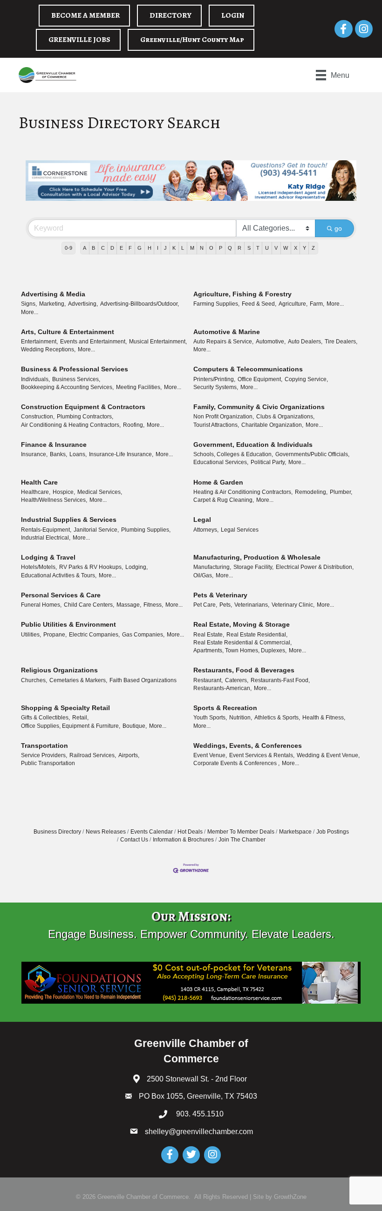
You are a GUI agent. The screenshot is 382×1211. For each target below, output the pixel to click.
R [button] (239, 248)
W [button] (285, 248)
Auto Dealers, (305, 341)
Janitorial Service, (96, 530)
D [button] (112, 248)
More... (29, 312)
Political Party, (268, 462)
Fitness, (153, 605)
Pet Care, (205, 605)
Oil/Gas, (203, 575)
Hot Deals (190, 831)
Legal (202, 519)
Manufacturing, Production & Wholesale (257, 557)
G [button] (139, 248)
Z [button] (313, 248)
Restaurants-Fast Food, (280, 680)
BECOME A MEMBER (85, 15)
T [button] (257, 248)
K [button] (174, 248)
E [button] (121, 248)
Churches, (34, 680)
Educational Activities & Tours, (58, 575)
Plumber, (341, 492)
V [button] (276, 248)
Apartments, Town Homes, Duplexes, (239, 650)
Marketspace (295, 831)
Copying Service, (306, 379)
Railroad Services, (92, 755)
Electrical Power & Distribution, (315, 567)
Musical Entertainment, (158, 341)
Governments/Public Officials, (312, 454)
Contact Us (134, 839)
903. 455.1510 (199, 1114)
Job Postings (332, 831)
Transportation (44, 745)
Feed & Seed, (259, 304)
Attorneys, (205, 530)
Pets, (225, 605)
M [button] (192, 248)
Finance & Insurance (54, 444)
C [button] (103, 248)
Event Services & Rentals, (261, 755)
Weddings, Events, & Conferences (247, 745)
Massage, (128, 605)
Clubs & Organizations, (285, 416)
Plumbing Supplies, (146, 530)
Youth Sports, (210, 717)
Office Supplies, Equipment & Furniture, (70, 726)
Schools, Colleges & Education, (233, 454)
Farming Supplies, (216, 304)
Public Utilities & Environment (68, 624)
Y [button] (304, 248)
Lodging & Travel (48, 557)
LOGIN (232, 15)
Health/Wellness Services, (54, 500)
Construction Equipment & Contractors (83, 407)
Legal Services (240, 530)
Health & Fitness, (323, 717)
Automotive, (271, 341)
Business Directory (57, 831)
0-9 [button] (68, 248)
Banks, (58, 454)
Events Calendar (151, 831)
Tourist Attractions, (216, 425)
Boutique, (135, 726)
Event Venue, (210, 755)
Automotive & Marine (226, 331)
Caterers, (236, 680)
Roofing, (133, 425)
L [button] (182, 248)
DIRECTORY (170, 15)
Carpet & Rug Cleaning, (223, 500)
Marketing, (52, 304)
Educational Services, (220, 462)
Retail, (80, 717)
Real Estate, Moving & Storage (241, 624)
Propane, (55, 634)
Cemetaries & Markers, (78, 680)
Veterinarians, (251, 605)
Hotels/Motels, (39, 567)
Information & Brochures (183, 839)
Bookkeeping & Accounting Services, (67, 387)
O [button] (211, 248)
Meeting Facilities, (139, 387)
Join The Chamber (242, 839)
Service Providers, (44, 755)
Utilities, (31, 634)
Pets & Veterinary (220, 595)
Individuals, (35, 379)
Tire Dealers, (341, 341)
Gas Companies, (143, 634)
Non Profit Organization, (223, 416)
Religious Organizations (59, 670)
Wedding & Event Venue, (328, 755)
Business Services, (76, 379)
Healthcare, (35, 492)
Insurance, (34, 454)
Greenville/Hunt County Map (192, 39)
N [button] (202, 248)
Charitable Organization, (272, 425)
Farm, (317, 304)
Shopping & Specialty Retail (65, 708)
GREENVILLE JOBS (79, 39)
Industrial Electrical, (45, 537)
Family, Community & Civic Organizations (259, 407)
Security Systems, (215, 387)
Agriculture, (293, 304)
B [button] (93, 248)
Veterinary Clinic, (293, 605)
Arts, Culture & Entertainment (67, 331)
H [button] (149, 248)
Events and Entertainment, (93, 341)
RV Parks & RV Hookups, (91, 567)
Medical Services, (99, 492)
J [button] (165, 248)
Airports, (128, 755)
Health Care (39, 482)
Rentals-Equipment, (46, 530)
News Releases (106, 831)
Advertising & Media (53, 294)
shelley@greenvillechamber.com (199, 1132)
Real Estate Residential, (256, 634)
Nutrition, (240, 717)
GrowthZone (290, 1196)
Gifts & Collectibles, (45, 717)
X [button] (295, 248)
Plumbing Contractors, (85, 416)
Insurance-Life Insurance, (121, 454)
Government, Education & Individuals (253, 444)
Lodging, (136, 567)
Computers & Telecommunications (248, 369)
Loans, (78, 454)
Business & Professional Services (74, 369)
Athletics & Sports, (277, 717)
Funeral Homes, (41, 605)
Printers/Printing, (214, 379)
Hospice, (64, 492)
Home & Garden (218, 482)
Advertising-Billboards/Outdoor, (139, 304)
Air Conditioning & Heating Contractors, (71, 425)
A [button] (84, 248)
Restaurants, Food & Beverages (243, 670)
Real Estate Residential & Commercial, (242, 642)
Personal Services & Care (61, 595)
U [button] (267, 248)
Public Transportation (48, 763)
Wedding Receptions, (48, 349)
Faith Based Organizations (143, 680)
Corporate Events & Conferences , (236, 763)
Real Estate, (208, 634)
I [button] (157, 248)
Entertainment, (39, 341)
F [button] (130, 248)
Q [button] (230, 248)
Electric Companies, (94, 634)
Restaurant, (208, 680)
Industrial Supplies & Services (68, 519)
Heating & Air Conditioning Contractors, (243, 492)
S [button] (249, 248)
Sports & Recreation (225, 708)
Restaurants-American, (222, 688)
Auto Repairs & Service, (223, 341)
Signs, (29, 304)
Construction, (38, 416)
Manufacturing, (212, 567)
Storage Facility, (253, 567)
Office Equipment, (260, 379)
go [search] (338, 228)
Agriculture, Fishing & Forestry (242, 294)
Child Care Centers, (89, 605)
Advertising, (83, 304)
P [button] (220, 248)
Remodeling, (311, 492)
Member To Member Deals (240, 831)
